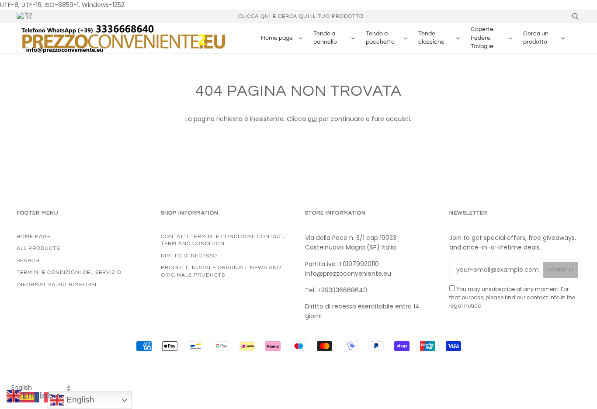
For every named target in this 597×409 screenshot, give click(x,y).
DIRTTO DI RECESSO (189, 255)
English (79, 399)
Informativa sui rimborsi (57, 284)
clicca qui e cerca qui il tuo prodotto (301, 16)
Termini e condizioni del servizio (69, 272)
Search (28, 260)
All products (38, 248)
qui (312, 118)
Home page (34, 236)
